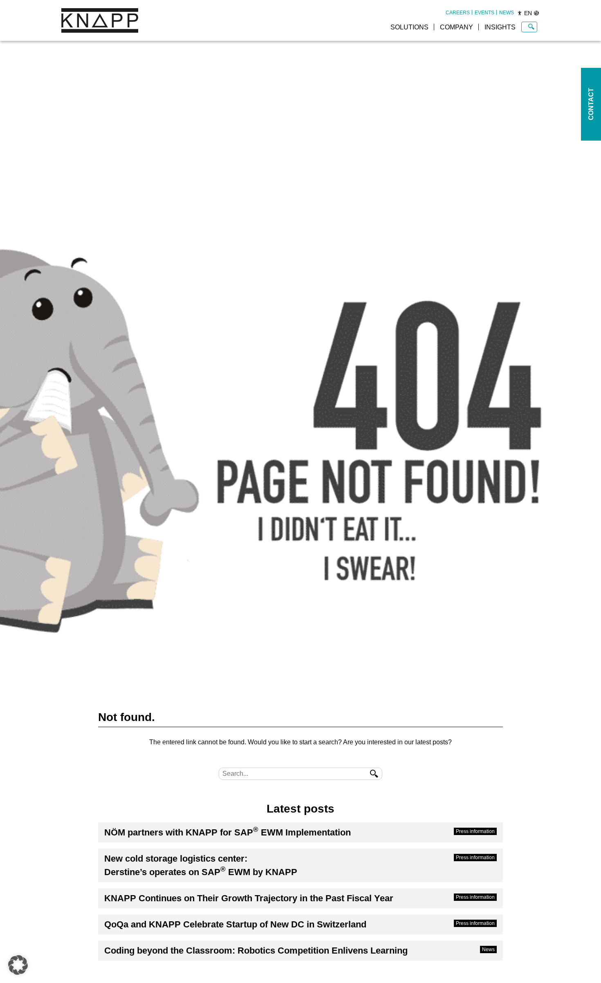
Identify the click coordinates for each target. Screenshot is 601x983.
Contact (591, 104)
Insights (500, 27)
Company (456, 27)
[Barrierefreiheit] (519, 13)
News (506, 13)
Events (484, 13)
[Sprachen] (536, 13)
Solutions (409, 27)
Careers (458, 13)
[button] (18, 965)
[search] (374, 774)
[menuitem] (457, 12)
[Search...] (531, 27)
